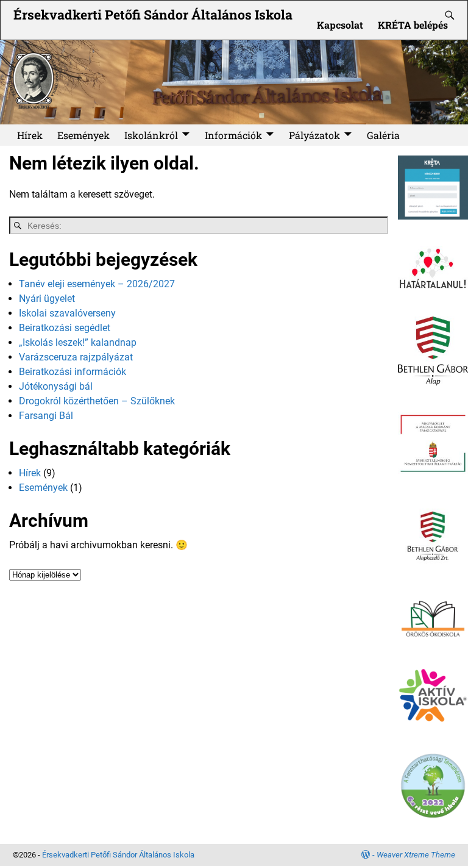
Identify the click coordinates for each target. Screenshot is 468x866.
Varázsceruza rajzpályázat (76, 357)
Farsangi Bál (46, 415)
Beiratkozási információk (72, 372)
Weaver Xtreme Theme (416, 854)
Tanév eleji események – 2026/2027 (97, 284)
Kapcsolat (340, 24)
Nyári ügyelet (47, 298)
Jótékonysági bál (56, 386)
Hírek (30, 135)
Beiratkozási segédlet (64, 328)
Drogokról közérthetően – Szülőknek (97, 401)
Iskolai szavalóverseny (67, 313)
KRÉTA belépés (413, 24)
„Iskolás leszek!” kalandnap (77, 342)
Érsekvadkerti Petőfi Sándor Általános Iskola (152, 14)
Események (83, 135)
